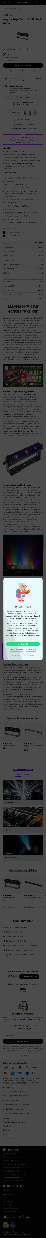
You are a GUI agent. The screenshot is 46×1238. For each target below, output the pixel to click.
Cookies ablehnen (16, 650)
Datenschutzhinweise (28, 655)
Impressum (15, 655)
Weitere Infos (31, 650)
